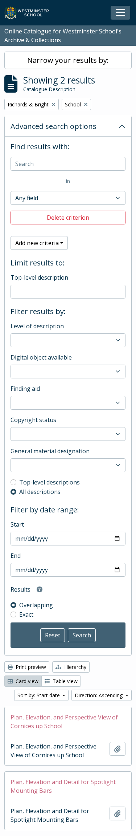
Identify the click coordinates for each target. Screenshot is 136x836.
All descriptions (40, 492)
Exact (26, 614)
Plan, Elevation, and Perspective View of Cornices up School (64, 721)
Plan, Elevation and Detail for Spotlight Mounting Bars (63, 786)
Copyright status (33, 420)
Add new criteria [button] (37, 243)
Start (17, 524)
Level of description (37, 326)
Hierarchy (74, 666)
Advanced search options (53, 126)
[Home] (29, 13)
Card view (26, 681)
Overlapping (36, 605)
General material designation (50, 451)
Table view (64, 681)
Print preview (30, 666)
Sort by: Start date (39, 695)
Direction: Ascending (99, 695)
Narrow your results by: (68, 60)
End (16, 556)
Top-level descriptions (49, 482)
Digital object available (41, 357)
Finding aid (25, 389)
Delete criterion (68, 218)
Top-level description (39, 277)
